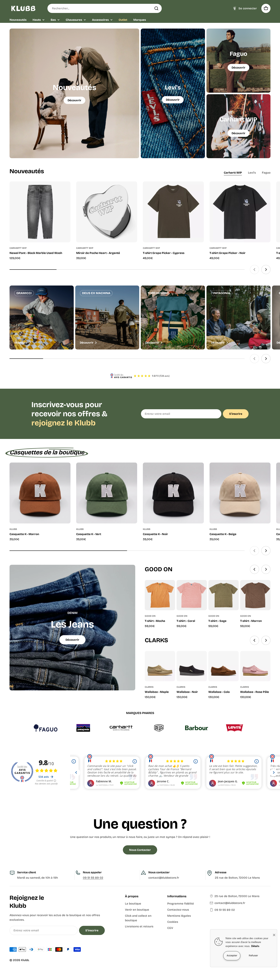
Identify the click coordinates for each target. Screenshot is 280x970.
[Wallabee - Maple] (160, 666)
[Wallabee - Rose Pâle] (255, 666)
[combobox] (104, 8)
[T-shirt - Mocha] (160, 595)
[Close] (274, 935)
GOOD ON (150, 616)
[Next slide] (265, 269)
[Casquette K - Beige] (240, 493)
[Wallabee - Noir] (192, 666)
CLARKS (149, 687)
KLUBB (13, 529)
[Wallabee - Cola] (223, 666)
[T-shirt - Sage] (223, 595)
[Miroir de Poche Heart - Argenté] (106, 211)
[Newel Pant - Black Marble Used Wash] (40, 211)
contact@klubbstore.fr (229, 903)
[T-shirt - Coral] (192, 595)
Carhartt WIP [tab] (233, 172)
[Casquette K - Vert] (106, 493)
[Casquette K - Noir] (173, 493)
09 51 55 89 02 (93, 877)
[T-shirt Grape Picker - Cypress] (173, 211)
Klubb (25, 960)
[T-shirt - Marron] (255, 595)
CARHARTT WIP (18, 248)
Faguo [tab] (266, 172)
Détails (255, 946)
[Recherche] (156, 8)
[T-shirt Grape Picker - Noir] (240, 211)
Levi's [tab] (252, 172)
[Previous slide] (254, 269)
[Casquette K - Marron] (40, 493)
